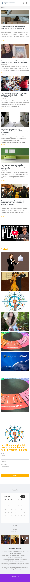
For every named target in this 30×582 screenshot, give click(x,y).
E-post (2, 459)
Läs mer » (3, 40)
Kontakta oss (15, 531)
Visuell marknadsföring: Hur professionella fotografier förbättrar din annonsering (14, 131)
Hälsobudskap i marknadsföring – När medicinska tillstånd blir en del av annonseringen (14, 95)
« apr (23, 496)
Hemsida (15, 529)
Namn (2, 453)
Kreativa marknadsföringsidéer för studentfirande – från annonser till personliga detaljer (13, 202)
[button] (3, 395)
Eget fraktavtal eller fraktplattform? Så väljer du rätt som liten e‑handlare (14, 27)
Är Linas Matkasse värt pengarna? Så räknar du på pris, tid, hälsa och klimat (14, 62)
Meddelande (4, 464)
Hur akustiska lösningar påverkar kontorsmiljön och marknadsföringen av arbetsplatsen (14, 166)
